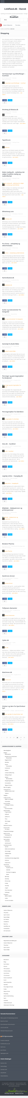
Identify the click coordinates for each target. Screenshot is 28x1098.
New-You (6, 924)
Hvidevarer (20, 214)
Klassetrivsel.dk (9, 1030)
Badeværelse (8, 754)
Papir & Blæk (6, 917)
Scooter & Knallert (9, 900)
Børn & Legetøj (14, 478)
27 (14, 737)
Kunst (5, 807)
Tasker (7, 874)
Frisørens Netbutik (5, 1040)
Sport (5, 998)
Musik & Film (14, 314)
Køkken (6, 770)
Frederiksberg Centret (13, 1018)
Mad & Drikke (7, 810)
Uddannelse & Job (8, 1002)
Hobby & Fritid (7, 797)
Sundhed (6, 1000)
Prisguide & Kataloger (9, 831)
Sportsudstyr (7, 839)
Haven (6, 764)
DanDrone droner (8, 576)
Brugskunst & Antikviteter (11, 756)
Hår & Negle (7, 851)
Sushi (6, 823)
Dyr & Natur (6, 964)
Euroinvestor (12, 1024)
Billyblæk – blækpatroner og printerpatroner (12, 509)
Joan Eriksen (3, 1050)
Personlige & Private (8, 986)
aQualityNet (3, 1072)
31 (21, 739)
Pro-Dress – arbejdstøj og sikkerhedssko (11, 245)
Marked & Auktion (8, 825)
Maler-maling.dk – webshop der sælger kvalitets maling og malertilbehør (13, 174)
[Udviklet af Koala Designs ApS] (16, 1090)
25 (7, 737)
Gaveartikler (9, 758)
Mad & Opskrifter (8, 982)
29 (21, 737)
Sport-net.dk (6, 915)
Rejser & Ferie (7, 833)
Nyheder (6, 984)
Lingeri (6, 888)
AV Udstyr (7, 829)
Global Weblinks (4, 1076)
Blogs (5, 962)
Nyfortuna (3, 1047)
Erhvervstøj (15, 248)
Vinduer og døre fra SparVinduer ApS (13, 707)
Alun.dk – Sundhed (8, 444)
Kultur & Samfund (8, 977)
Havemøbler (9, 766)
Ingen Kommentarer (6, 79)
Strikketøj (7, 892)
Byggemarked (8, 760)
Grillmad (7, 814)
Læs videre (16, 157)
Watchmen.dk (7, 672)
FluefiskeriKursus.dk (5, 1043)
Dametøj (14, 112)
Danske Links (4, 1063)
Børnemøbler (9, 778)
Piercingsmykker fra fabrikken (13, 412)
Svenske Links (4, 1069)
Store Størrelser (8, 890)
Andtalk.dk (6, 921)
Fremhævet (15, 214)
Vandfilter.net (7, 926)
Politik (5, 989)
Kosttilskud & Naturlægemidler (18, 546)
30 (24, 737)
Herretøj (7, 885)
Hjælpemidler (8, 853)
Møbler (6, 777)
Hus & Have (6, 973)
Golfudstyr (7, 841)
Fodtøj (6, 883)
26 (10, 737)
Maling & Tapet (16, 142)
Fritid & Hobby (7, 971)
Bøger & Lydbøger (9, 799)
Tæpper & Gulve (8, 785)
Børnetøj (7, 876)
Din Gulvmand (7, 930)
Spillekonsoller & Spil (9, 791)
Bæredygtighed (7, 750)
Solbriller (8, 870)
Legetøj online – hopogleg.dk (12, 476)
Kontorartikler (14, 512)
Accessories (7, 866)
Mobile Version (19, 1093)
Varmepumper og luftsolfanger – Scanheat (13, 75)
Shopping (6, 29)
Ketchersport (8, 843)
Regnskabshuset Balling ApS (10, 940)
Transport (16, 578)
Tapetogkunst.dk (4, 1053)
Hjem (2, 29)
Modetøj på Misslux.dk (10, 110)
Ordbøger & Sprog (9, 805)
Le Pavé (6, 1021)
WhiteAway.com (8, 212)
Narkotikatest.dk (8, 278)
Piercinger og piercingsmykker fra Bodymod (13, 377)
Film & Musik (7, 968)
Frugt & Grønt (8, 812)
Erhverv (5, 966)
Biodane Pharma (8, 544)
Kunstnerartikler (8, 808)
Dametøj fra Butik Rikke (10, 344)
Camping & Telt (8, 835)
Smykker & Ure (17, 380)
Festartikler (7, 801)
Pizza (6, 819)
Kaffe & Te (7, 816)
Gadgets (5, 795)
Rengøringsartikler (9, 780)
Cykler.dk (5, 640)
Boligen (12, 710)
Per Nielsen (6, 919)
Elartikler (15, 78)
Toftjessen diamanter (9, 608)
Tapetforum (6, 140)
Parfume (7, 860)
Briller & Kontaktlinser (10, 849)
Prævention (7, 862)
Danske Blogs (4, 1066)
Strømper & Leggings (11, 872)
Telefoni (7, 793)
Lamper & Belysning (9, 772)
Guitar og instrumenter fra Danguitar (11, 311)
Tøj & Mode (16, 346)
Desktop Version (9, 1093)
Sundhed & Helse (15, 280)
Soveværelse (8, 783)
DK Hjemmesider (7, 1036)
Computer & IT (7, 789)
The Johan (17, 25)
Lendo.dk (6, 1027)
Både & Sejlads (8, 896)
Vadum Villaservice (7, 25)
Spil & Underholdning (8, 996)
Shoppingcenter (7, 837)
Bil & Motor (6, 959)
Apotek (6, 846)
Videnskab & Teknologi (9, 1005)
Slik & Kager (7, 821)
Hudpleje (7, 855)
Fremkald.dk (6, 928)
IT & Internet (6, 975)
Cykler (14, 642)
